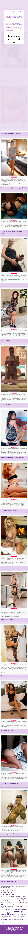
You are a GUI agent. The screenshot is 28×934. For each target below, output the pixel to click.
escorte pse (4, 919)
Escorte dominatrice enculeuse (9, 284)
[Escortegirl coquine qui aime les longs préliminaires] (14, 157)
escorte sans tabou (12, 919)
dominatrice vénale (14, 892)
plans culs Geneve (4, 887)
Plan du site (13, 930)
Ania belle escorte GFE (7, 730)
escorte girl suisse (5, 917)
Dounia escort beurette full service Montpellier (12, 457)
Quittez (14, 42)
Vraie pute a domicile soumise (8, 676)
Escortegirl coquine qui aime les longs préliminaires (14, 188)
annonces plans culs (11, 886)
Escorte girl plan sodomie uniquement (10, 133)
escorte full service (13, 899)
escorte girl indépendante (16, 906)
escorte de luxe (5, 896)
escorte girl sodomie (8, 916)
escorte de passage (16, 896)
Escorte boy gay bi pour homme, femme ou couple (14, 834)
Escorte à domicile (5, 340)
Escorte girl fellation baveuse (15, 904)
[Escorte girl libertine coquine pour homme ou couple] (14, 206)
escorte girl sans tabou (18, 914)
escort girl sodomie (19, 919)
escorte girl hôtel (5, 906)
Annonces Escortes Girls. (19, 927)
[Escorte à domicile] (14, 309)
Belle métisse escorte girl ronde (9, 510)
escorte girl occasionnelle (13, 909)
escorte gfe (21, 899)
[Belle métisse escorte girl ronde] (14, 481)
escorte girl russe (7, 914)
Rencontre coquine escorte (14, 921)
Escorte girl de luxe (6, 567)
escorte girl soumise (19, 916)
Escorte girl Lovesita (6, 404)
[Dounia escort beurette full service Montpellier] (14, 428)
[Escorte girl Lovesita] (14, 369)
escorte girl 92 (4, 900)
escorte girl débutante (6, 904)
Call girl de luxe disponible (7, 619)
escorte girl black (6, 902)
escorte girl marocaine (18, 908)
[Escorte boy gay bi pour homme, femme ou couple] (14, 807)
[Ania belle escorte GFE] (14, 700)
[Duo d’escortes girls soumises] (14, 854)
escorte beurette (8, 894)
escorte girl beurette (19, 900)
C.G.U (16, 930)
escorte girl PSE (20, 912)
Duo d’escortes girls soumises (8, 881)
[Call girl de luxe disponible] (14, 590)
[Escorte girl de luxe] (14, 536)
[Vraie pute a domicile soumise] (14, 644)
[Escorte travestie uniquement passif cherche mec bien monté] (14, 753)
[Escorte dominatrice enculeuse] (14, 255)
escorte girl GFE (22, 904)
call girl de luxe (5, 892)
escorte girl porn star (8, 912)
